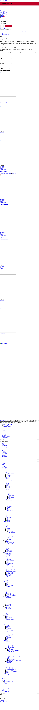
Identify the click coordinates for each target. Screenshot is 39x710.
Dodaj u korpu (8, 26)
